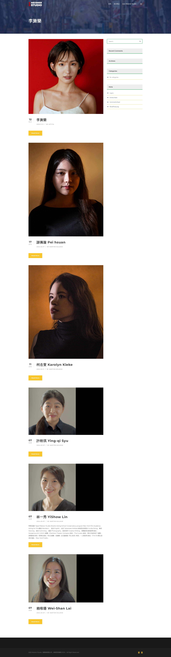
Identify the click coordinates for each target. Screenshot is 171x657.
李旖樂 (42, 120)
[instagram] (141, 652)
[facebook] (138, 652)
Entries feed (113, 97)
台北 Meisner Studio (129, 4)
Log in (111, 93)
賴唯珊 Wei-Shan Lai (54, 608)
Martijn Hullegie (56, 246)
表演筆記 (117, 4)
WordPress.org (114, 106)
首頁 (109, 4)
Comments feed (115, 102)
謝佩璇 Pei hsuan (51, 242)
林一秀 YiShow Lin (52, 517)
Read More (35, 133)
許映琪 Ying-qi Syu (52, 441)
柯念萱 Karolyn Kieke (55, 365)
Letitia (51, 124)
